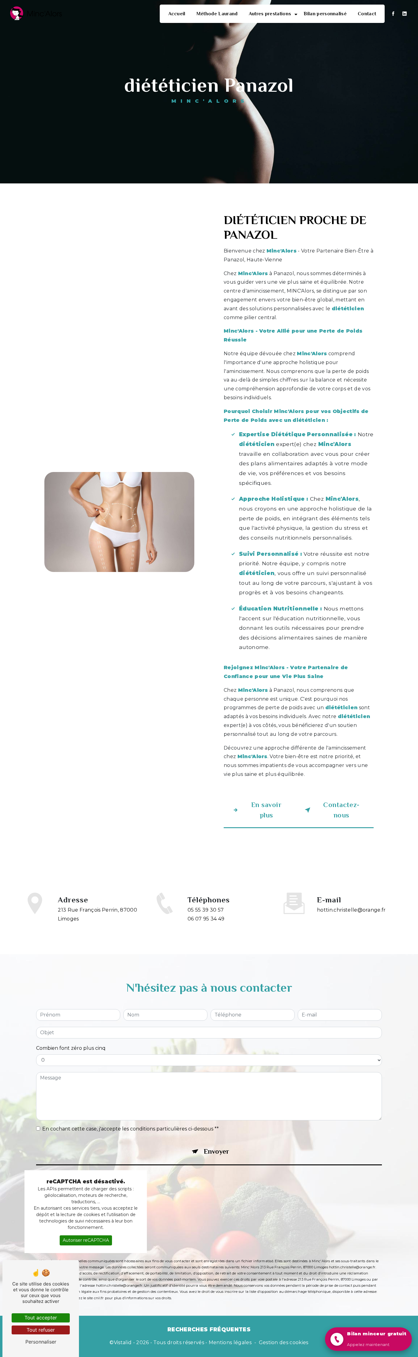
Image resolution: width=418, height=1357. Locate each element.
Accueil (176, 14)
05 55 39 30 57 (206, 910)
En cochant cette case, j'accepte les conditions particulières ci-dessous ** (130, 1129)
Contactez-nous (341, 810)
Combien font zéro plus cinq (71, 1048)
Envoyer (216, 1151)
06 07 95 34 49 (206, 919)
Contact (367, 14)
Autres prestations (270, 14)
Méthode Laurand (217, 14)
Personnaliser (40, 1342)
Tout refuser (41, 1330)
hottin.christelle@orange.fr (351, 910)
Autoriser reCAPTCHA (86, 1240)
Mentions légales (230, 1342)
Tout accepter (40, 1318)
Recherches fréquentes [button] (209, 1329)
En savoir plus (266, 810)
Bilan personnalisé (325, 14)
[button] (368, 1339)
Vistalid (123, 1342)
